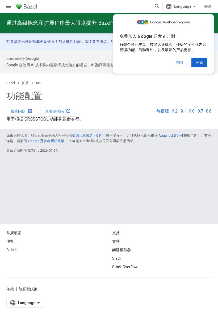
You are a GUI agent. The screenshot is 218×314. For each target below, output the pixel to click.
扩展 (25, 83)
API (38, 83)
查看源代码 (58, 111)
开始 (199, 62)
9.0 (192, 111)
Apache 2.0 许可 (170, 136)
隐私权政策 (28, 289)
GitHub (12, 250)
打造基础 (13, 41)
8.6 (209, 111)
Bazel (10, 83)
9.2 (175, 111)
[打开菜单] (8, 6)
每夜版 (162, 111)
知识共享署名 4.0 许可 (89, 136)
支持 (116, 241)
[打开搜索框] (157, 6)
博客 (10, 241)
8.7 (200, 111)
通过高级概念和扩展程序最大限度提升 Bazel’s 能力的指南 (74, 23)
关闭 (179, 62)
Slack (116, 258)
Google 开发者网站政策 (46, 141)
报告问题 (21, 111)
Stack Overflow (125, 267)
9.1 (183, 111)
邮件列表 (73, 41)
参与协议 (99, 41)
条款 (10, 289)
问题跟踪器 (121, 250)
